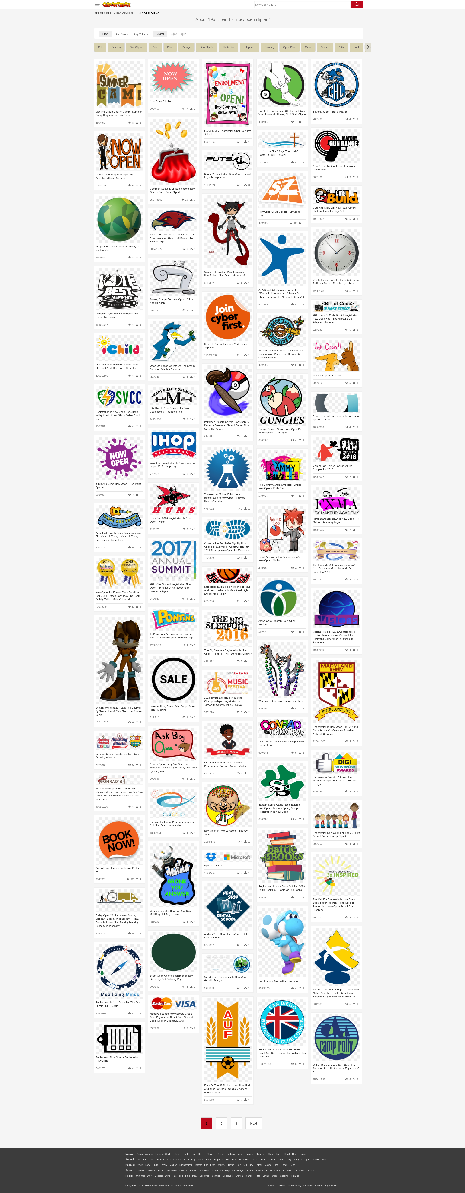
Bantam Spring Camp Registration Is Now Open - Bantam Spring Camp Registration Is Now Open (279, 808)
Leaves (159, 1154)
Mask (140, 1165)
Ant (139, 1159)
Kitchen (239, 1176)
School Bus (217, 1170)
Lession (311, 1170)
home (231, 1165)
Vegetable (228, 1176)
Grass (220, 1154)
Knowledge (237, 1170)
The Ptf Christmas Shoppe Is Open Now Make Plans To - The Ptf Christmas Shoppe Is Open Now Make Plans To (336, 993)
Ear (206, 1165)
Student (141, 1170)
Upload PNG (332, 1185)
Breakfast (140, 1176)
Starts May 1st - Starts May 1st (330, 111)
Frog (234, 1159)
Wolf (323, 1159)
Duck (200, 1159)
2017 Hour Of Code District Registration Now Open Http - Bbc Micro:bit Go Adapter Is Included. (335, 319)
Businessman (186, 1165)
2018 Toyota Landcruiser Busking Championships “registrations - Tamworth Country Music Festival (223, 701)
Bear (145, 1159)
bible (170, 47)
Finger (284, 1165)
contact (325, 47)
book (356, 47)
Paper (269, 1170)
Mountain (260, 1154)
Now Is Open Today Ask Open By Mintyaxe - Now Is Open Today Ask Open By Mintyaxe (173, 768)
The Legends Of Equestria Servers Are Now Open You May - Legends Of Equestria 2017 (335, 568)
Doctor (198, 1165)
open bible (289, 47)
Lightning (230, 1154)
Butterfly (161, 1159)
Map (227, 1170)
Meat (194, 1176)
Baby (147, 1165)
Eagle (208, 1159)
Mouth (268, 1165)
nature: (129, 1153)
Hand (292, 1165)
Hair (239, 1165)
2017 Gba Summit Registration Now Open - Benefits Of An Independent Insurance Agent (170, 588)
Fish (227, 1159)
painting (116, 47)
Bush (278, 1154)
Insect (256, 1159)
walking (222, 1165)
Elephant (218, 1159)
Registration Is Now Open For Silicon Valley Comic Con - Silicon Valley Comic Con (118, 415)
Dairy (149, 1176)
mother (173, 1165)
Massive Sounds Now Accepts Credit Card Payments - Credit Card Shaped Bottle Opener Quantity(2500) (171, 1017)
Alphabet (287, 1170)
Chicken (177, 1159)
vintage (186, 47)
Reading (183, 1170)
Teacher (152, 1170)
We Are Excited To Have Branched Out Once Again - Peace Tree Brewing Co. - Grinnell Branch (281, 354)
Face (275, 1165)
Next (253, 1123)
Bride (155, 1165)
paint (155, 47)
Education (204, 1170)
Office (277, 1170)
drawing (269, 47)
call (100, 47)
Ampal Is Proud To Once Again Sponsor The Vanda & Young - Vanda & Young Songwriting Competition (118, 536)
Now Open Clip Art (160, 101)
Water (271, 1154)
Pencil (193, 1170)
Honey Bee (244, 1159)
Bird (152, 1159)
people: (130, 1164)
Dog (193, 1159)
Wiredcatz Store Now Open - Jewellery (280, 701)
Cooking (284, 1176)
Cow (186, 1159)
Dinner (248, 1176)
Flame (201, 1154)
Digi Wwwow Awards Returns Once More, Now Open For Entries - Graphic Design (335, 781)
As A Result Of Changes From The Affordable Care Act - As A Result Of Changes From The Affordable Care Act (281, 293)
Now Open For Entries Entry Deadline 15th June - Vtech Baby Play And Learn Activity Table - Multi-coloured (118, 596)
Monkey (272, 1159)
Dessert (159, 1176)
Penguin (298, 1159)
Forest (303, 1154)
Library (249, 1170)
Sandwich (204, 1176)
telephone (250, 47)
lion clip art (207, 47)
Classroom (171, 1170)
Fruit (187, 1176)
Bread (275, 1176)
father (259, 1165)
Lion (263, 1159)
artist (342, 47)
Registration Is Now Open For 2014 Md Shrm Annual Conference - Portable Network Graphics (335, 730)
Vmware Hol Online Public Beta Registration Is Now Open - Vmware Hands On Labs (224, 498)
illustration (228, 47)
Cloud (287, 1154)
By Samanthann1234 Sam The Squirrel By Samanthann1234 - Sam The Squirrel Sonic (119, 711)
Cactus (168, 1154)
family (164, 1165)
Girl (245, 1165)
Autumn (149, 1154)
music (308, 47)
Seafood (216, 1176)
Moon (240, 1154)
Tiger (307, 1159)
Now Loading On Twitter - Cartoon (278, 980)
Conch (178, 1154)
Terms (281, 1185)
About (271, 1185)
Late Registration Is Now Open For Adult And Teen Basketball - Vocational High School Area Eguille (227, 590)
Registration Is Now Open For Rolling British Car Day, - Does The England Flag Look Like (282, 1053)
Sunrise (249, 1154)
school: (130, 1170)
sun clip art (136, 47)
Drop (294, 1154)
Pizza (257, 1176)
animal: (130, 1159)
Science (259, 1170)
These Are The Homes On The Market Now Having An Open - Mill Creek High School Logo (172, 238)
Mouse (281, 1159)
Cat (169, 1159)
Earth (186, 1154)
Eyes (212, 1165)
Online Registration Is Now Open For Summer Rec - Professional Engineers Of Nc (336, 1068)
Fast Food (178, 1176)
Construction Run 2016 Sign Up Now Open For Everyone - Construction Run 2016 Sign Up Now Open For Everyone (226, 547)
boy (251, 1165)
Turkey (315, 1159)
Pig (289, 1159)
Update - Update (213, 865)
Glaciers (211, 1154)
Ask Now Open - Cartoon (327, 375)
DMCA (318, 1185)
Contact (307, 1185)
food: (129, 1175)
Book (160, 1170)
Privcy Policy (294, 1185)
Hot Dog (295, 1176)
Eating (266, 1176)
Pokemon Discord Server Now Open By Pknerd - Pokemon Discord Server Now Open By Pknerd (226, 425)
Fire (193, 1154)
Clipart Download (123, 12)
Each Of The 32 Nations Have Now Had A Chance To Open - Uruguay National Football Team (227, 1089)
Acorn (140, 1154)
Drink (167, 1176)
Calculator (299, 1170)
